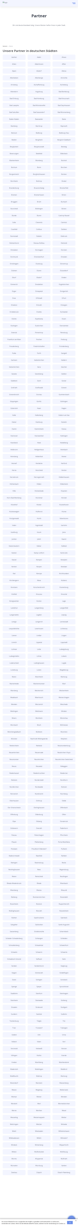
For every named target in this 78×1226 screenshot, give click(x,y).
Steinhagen (64, 993)
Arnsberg (14, 85)
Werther (39, 1110)
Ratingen (14, 863)
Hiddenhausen (64, 477)
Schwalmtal (39, 945)
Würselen (14, 1166)
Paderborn (64, 828)
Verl (63, 1042)
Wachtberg (39, 1062)
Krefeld (14, 594)
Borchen (64, 167)
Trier (14, 1028)
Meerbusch (39, 697)
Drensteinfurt (39, 257)
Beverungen (14, 154)
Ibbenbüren (64, 518)
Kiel (14, 573)
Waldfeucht (14, 1076)
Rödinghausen (14, 911)
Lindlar (39, 635)
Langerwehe (14, 615)
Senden (14, 966)
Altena (64, 71)
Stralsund (39, 1007)
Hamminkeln (39, 429)
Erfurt (64, 298)
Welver (39, 1097)
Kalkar (39, 546)
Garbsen (14, 360)
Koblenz (64, 580)
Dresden (64, 257)
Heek (39, 443)
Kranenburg (64, 587)
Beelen (14, 140)
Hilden (39, 484)
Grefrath (14, 388)
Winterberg (39, 1145)
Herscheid (39, 470)
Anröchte (64, 78)
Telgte (39, 1021)
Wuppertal (39, 1159)
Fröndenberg (64, 346)
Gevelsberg (39, 374)
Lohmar (14, 649)
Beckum (14, 133)
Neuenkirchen (14, 752)
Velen (39, 1042)
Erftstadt (39, 298)
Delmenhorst (14, 243)
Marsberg (14, 690)
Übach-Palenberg (64, 1172)
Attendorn (14, 92)
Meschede (64, 704)
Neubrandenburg (64, 746)
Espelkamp (39, 319)
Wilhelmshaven (63, 1131)
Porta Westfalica (64, 842)
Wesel (64, 1110)
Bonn (39, 167)
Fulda (14, 353)
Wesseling (14, 1117)
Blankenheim (14, 160)
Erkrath (39, 305)
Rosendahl (64, 897)
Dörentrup (64, 264)
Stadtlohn (14, 993)
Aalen (39, 57)
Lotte (39, 649)
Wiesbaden (39, 1131)
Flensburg (64, 333)
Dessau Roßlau (39, 243)
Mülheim (39, 732)
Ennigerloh (64, 291)
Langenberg (39, 608)
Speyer (39, 987)
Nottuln (64, 787)
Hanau (64, 429)
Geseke (14, 374)
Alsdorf (39, 71)
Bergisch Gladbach (64, 140)
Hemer (64, 456)
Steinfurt (39, 993)
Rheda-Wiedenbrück (14, 883)
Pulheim (64, 849)
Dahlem (64, 229)
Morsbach (14, 725)
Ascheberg (64, 85)
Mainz (14, 677)
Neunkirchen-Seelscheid (64, 759)
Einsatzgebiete (8, 1208)
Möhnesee (64, 725)
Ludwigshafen (14, 656)
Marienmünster (39, 684)
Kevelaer (64, 567)
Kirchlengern (14, 580)
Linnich (14, 642)
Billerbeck (63, 154)
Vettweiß (39, 1048)
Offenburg (14, 814)
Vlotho (39, 1055)
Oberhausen (14, 801)
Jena (64, 532)
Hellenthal (39, 456)
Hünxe (64, 511)
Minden (64, 711)
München (64, 732)
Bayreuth (64, 126)
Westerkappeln (39, 1117)
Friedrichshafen (39, 346)
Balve (64, 119)
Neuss (14, 766)
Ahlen (14, 64)
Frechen (39, 339)
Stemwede (39, 1000)
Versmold (14, 1048)
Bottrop (39, 181)
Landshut (14, 608)
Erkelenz (14, 305)
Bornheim (14, 181)
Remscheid (39, 876)
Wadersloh (14, 1069)
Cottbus (39, 229)
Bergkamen (14, 147)
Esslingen (14, 326)
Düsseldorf (64, 271)
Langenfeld (64, 608)
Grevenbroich (14, 394)
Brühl (39, 202)
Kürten (39, 601)
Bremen (14, 195)
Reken (14, 876)
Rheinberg (14, 890)
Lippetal (39, 642)
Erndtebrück (14, 312)
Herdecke (39, 463)
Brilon (64, 195)
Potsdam (14, 849)
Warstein (39, 1083)
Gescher (64, 367)
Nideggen (63, 766)
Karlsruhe (63, 553)
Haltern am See (63, 415)
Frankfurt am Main (14, 339)
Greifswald (39, 388)
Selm (64, 959)
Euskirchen (39, 326)
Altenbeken (14, 78)
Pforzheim (64, 835)
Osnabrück (64, 821)
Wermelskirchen (64, 1104)
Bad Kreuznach (64, 98)
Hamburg (39, 422)
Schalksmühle (39, 931)
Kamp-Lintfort (39, 553)
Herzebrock (14, 477)
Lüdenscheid (14, 663)
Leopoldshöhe (14, 629)
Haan (39, 408)
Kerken (14, 567)
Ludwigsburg (64, 649)
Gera (39, 367)
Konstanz (14, 587)
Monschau (64, 718)
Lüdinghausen (39, 663)
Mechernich (39, 690)
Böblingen (39, 209)
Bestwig (64, 147)
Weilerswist (64, 1090)
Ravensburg (39, 863)
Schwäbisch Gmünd (14, 959)
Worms (14, 1159)
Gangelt (64, 353)
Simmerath (39, 973)
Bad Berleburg (64, 92)
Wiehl (14, 1131)
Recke (64, 863)
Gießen (63, 374)
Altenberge (39, 78)
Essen (64, 319)
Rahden (64, 856)
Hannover (14, 436)
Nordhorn (64, 780)
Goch (39, 381)
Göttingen (64, 401)
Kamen (14, 553)
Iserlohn (64, 525)
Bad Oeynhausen (64, 105)
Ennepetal (39, 291)
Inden (14, 525)
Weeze (14, 1090)
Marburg (64, 677)
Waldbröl (64, 1069)
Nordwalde (39, 787)
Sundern (14, 1014)
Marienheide (14, 684)
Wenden (64, 1097)
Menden (14, 704)
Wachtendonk (64, 1062)
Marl (64, 684)
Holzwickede (39, 491)
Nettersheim (14, 746)
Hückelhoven (64, 505)
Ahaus (64, 57)
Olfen (64, 814)
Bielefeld (39, 154)
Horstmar (39, 498)
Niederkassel (14, 773)
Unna (64, 1035)
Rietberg (14, 897)
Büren (39, 215)
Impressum (7, 1218)
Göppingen (14, 401)
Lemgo (14, 622)
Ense (14, 298)
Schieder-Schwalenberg (14, 938)
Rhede (39, 883)
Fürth (39, 353)
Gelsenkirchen (14, 367)
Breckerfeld (64, 188)
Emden (64, 277)
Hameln (64, 422)
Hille (14, 491)
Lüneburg (14, 670)
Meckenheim (63, 690)
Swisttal (39, 1014)
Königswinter (14, 601)
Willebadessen (14, 1138)
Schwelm (14, 952)
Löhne (39, 656)
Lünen (39, 670)
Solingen (39, 980)
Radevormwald (14, 856)
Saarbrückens (39, 918)
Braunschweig (39, 188)
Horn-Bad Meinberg (14, 498)
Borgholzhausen (39, 174)
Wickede (64, 1124)
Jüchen (14, 539)
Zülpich (39, 1172)
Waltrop (39, 1076)
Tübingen (63, 1028)
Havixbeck (14, 443)
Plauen (14, 842)
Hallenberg (39, 415)
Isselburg (14, 532)
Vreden (14, 1062)
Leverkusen (39, 629)
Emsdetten (39, 284)
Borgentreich (14, 174)
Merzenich (39, 704)
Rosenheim (14, 904)
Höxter (39, 505)
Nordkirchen (14, 787)
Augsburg (39, 92)
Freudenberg (14, 346)
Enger (14, 291)
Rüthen (14, 918)
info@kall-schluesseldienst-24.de (18, 1199)
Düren (39, 271)
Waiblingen (39, 1069)
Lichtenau (63, 629)
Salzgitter (14, 925)
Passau (14, 835)
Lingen (63, 635)
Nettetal (39, 746)
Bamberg (14, 126)
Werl (39, 1104)
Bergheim (39, 140)
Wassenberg (63, 1083)
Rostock (39, 904)
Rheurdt (64, 890)
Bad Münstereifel (39, 105)
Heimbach (64, 450)
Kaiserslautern (14, 546)
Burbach (64, 202)
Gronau (39, 394)
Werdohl (14, 1104)
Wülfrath (64, 1159)
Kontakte (6, 1211)
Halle (14, 415)
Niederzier (64, 773)
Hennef (14, 463)
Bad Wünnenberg (64, 112)
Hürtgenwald (14, 518)
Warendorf (14, 1083)
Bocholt (64, 160)
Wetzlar (39, 1124)
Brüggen (14, 202)
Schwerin (39, 952)
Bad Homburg (39, 98)
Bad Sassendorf (39, 112)
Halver (14, 422)
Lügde (64, 663)
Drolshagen (14, 264)
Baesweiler (39, 119)
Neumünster (14, 759)
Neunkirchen (39, 759)
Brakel (64, 181)
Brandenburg (14, 188)
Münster (14, 739)
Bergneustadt (39, 147)
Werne (14, 1110)
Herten (63, 470)
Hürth (39, 518)
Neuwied (39, 766)
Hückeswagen (14, 511)
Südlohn (64, 1014)
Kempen (39, 560)
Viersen (64, 1048)
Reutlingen (64, 876)
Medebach (14, 697)
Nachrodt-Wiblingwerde (39, 739)
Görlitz (39, 401)
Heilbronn (14, 450)
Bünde (14, 215)
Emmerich (14, 284)
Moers (14, 718)
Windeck (14, 1145)
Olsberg (39, 821)
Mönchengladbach (14, 732)
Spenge (14, 987)
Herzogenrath (39, 477)
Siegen (14, 973)
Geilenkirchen (39, 360)
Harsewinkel (39, 436)
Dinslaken (14, 250)
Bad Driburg (14, 98)
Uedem (14, 1035)
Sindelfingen (64, 973)
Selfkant (39, 959)
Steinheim (14, 1000)
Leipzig (63, 615)
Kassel (14, 560)
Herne (14, 470)
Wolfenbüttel (39, 1152)
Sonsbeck (63, 980)
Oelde (64, 801)
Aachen (14, 57)
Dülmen (14, 271)
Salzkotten (39, 925)
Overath (39, 828)
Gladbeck (14, 381)
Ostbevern (14, 828)
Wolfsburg (64, 1152)
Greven (63, 388)
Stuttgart (64, 1007)
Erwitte (39, 312)
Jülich (39, 539)
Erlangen (64, 305)
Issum (39, 532)
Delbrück (64, 236)
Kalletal (64, 546)
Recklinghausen (14, 869)
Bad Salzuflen (14, 112)
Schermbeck (64, 931)
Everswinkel (64, 326)
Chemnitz (39, 222)
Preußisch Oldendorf (39, 849)
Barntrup (39, 126)
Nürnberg (64, 794)
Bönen (64, 209)
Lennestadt (64, 622)
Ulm (39, 1035)
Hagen (64, 408)
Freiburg (64, 339)
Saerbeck (64, 918)
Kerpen (39, 567)
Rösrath (39, 911)
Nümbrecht (39, 794)
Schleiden (64, 938)
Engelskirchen (64, 284)
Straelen (14, 1007)
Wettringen (14, 1124)
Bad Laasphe (14, 105)
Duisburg (39, 264)
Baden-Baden (14, 119)
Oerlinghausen (39, 808)
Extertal (14, 333)
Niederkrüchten (39, 773)
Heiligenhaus (39, 450)
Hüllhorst (39, 511)
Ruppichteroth (64, 904)
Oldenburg (39, 814)
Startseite (6, 1205)
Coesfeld (14, 229)
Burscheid (14, 209)
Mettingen (14, 711)
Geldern (64, 360)
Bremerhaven (39, 195)
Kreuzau (39, 594)
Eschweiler (64, 312)
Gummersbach (64, 394)
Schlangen (39, 938)
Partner (5, 1214)
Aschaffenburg (39, 85)
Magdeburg (64, 670)
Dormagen (39, 250)
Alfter (64, 64)
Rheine (39, 890)
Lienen (14, 635)
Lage (64, 601)
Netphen (64, 739)
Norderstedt (39, 780)
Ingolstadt (39, 525)
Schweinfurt (64, 945)
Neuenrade (39, 752)
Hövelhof (14, 505)
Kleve (39, 580)
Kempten (64, 560)
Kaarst (64, 539)
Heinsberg (14, 456)
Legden (39, 615)
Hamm (14, 429)
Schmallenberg (14, 945)
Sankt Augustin (63, 925)
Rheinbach (64, 883)
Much (39, 725)
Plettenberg (39, 842)
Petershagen (39, 835)
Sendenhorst (39, 966)
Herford (64, 463)
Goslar (64, 381)
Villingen (14, 1055)
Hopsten (64, 491)
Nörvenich (14, 794)
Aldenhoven (39, 64)
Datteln (39, 236)
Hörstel (64, 498)
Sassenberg (14, 931)
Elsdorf (39, 277)
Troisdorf (39, 1028)
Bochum (14, 167)
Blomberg (39, 160)
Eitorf (14, 277)
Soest (14, 980)
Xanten (63, 1166)
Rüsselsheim (63, 911)
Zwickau (14, 1172)
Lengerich (39, 622)
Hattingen (64, 436)
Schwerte (64, 952)
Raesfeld (39, 856)
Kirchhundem (64, 573)
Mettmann (39, 711)
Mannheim (39, 677)
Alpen (14, 71)
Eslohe (14, 319)
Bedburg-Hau (64, 133)
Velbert (14, 1042)
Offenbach (64, 808)
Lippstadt (64, 642)
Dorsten (64, 250)
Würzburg (39, 1166)
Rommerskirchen (39, 897)
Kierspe (39, 573)
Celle (14, 222)
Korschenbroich (39, 587)
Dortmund (14, 257)
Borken (64, 174)
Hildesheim (64, 484)
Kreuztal (64, 594)
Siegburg (64, 966)
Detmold (64, 243)
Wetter (63, 1117)
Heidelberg (64, 443)
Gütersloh (14, 408)
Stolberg (64, 1000)
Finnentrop (39, 333)
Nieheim (14, 780)
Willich (39, 1138)
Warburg (64, 1076)
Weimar (14, 1097)
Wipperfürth (63, 1145)
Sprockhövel (64, 987)
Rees (39, 869)
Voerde (63, 1055)
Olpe (14, 821)
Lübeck (63, 656)
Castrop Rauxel (63, 215)
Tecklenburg (14, 1021)
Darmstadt (14, 236)
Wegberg (39, 1090)
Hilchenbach (14, 484)
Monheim (39, 718)
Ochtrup (39, 801)
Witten (14, 1152)
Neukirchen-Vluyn (63, 752)
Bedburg (39, 133)
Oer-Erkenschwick (14, 808)
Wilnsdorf (63, 1138)
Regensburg (64, 869)
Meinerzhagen (64, 697)
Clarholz (64, 222)
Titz (64, 1021)
